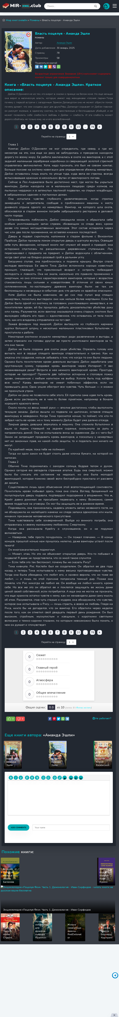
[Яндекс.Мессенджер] (45, 67)
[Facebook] (50, 719)
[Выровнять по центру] (32, 778)
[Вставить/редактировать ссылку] (59, 778)
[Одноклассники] (50, 67)
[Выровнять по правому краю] (37, 778)
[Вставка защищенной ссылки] (64, 778)
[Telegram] (37, 67)
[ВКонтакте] (41, 67)
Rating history (83, 707)
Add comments (18, 827)
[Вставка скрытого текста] (81, 778)
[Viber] (54, 67)
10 (78, 127)
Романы (39, 38)
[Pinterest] (54, 719)
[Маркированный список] (43, 778)
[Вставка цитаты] (71, 778)
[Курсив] (16, 778)
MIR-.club (25, 5)
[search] (95, 6)
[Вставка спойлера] (76, 778)
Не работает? (103, 718)
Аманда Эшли (64, 42)
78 (92, 127)
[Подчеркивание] (21, 778)
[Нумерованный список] (48, 778)
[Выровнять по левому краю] (27, 778)
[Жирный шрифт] (11, 778)
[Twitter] (58, 719)
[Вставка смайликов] (55, 778)
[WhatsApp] (58, 67)
